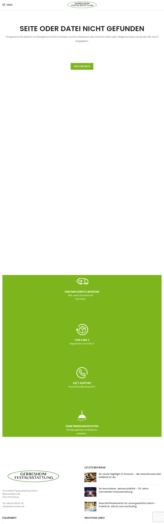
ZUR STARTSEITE (82, 66)
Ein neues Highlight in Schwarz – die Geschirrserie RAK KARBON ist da (130, 475)
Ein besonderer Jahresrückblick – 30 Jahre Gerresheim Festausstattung (123, 490)
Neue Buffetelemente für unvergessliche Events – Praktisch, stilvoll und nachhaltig (127, 505)
